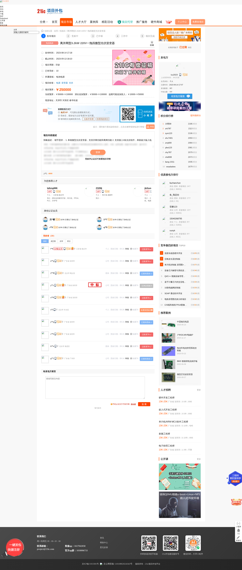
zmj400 (168, 143)
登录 (98, 152)
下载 (1, 14)
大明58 (168, 124)
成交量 (53, 241)
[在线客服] (238, 531)
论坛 (1, 9)
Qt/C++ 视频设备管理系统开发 (176, 276)
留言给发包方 (179, 96)
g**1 (52, 358)
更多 (199, 390)
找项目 (63, 31)
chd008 (168, 157)
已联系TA (146, 249)
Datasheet (4, 18)
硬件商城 (156, 21)
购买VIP (64, 112)
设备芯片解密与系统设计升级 (176, 270)
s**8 (52, 297)
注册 (5, 25)
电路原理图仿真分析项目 (175, 299)
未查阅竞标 (145, 310)
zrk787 (168, 128)
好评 (61, 241)
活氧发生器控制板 (172, 259)
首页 (54, 21)
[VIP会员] (168, 21)
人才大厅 (81, 21)
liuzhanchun (175, 183)
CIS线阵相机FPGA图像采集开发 (176, 305)
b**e (52, 346)
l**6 (51, 249)
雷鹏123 (173, 206)
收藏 (152, 45)
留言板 (238, 538)
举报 (152, 127)
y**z (52, 285)
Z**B (52, 273)
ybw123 (168, 147)
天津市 (59, 100)
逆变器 (64, 83)
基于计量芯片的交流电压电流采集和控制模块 (176, 282)
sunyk (172, 230)
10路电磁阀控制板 (173, 288)
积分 (69, 241)
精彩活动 (107, 21)
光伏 (71, 83)
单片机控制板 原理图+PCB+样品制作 (176, 265)
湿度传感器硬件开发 (173, 253)
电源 (58, 83)
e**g (52, 261)
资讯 (102, 538)
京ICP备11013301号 (90, 564)
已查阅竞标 (145, 274)
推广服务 (141, 21)
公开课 (2, 21)
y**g (52, 322)
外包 (1, 11)
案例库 (94, 21)
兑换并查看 (89, 119)
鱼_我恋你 (174, 195)
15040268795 (176, 218)
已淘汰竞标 (146, 286)
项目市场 (66, 21)
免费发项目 (198, 22)
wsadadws (170, 166)
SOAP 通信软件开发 (173, 293)
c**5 (52, 334)
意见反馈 (104, 547)
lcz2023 (174, 75)
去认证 (133, 404)
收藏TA (135, 249)
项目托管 (127, 21)
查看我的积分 (103, 119)
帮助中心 (104, 543)
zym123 (168, 133)
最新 (45, 241)
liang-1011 (169, 162)
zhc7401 (169, 138)
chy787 (168, 152)
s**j (51, 310)
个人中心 (182, 22)
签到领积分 (195, 115)
